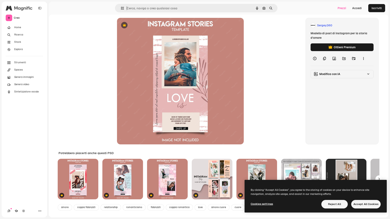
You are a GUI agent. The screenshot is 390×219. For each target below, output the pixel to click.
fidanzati (156, 207)
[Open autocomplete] (120, 8)
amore (65, 207)
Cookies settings (262, 204)
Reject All (334, 204)
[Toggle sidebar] (40, 8)
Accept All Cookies (365, 204)
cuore (238, 207)
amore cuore (218, 207)
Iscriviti (377, 8)
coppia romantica (179, 207)
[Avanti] (379, 179)
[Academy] (16, 211)
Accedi (357, 8)
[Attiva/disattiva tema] (23, 211)
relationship (111, 207)
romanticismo (134, 207)
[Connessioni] (9, 211)
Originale (143, 25)
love (200, 207)
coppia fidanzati (86, 207)
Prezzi (342, 8)
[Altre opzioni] (363, 58)
